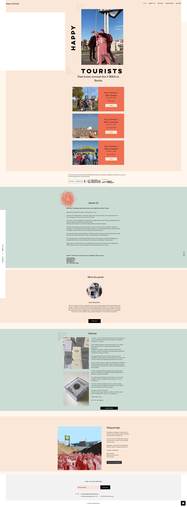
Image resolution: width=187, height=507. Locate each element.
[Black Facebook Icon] (184, 252)
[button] (73, 37)
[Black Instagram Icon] (184, 255)
